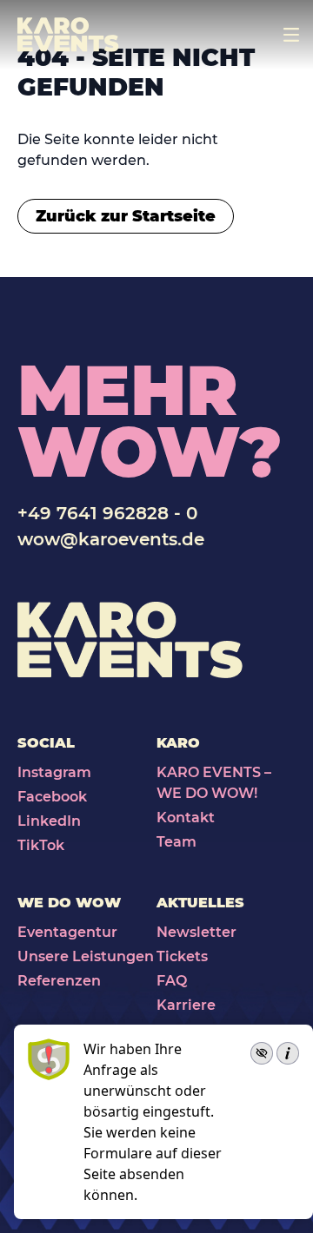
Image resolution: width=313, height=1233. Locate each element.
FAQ (171, 981)
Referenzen (59, 981)
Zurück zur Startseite (126, 216)
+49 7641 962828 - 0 (107, 513)
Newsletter (196, 932)
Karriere (186, 1005)
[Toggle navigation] (291, 34)
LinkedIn (49, 821)
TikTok (40, 845)
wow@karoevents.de (110, 539)
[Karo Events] (68, 34)
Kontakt (185, 817)
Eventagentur (67, 932)
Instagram (54, 772)
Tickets (182, 956)
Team (176, 842)
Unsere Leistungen (85, 956)
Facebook (52, 796)
